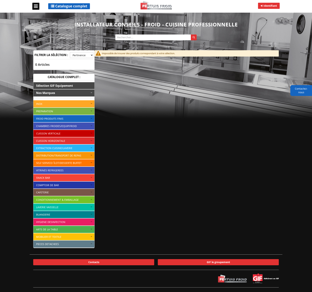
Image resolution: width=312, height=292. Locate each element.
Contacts (93, 262)
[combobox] (156, 37)
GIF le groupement (218, 262)
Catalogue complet (70, 6)
